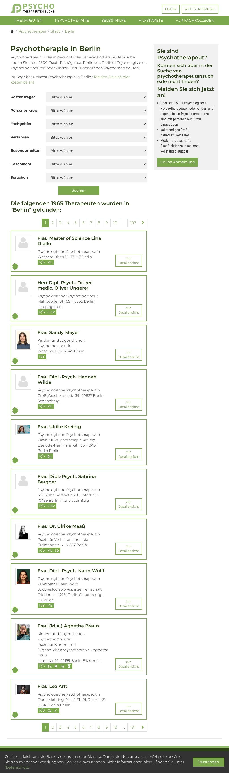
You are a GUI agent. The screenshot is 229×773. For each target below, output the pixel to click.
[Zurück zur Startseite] (34, 8)
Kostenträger (23, 97)
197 (133, 223)
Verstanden (208, 762)
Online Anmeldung (177, 162)
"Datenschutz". (18, 767)
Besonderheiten (25, 150)
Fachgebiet (21, 124)
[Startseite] (12, 31)
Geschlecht (21, 164)
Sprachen (19, 177)
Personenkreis (24, 110)
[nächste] (143, 223)
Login (171, 9)
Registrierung (200, 9)
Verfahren (20, 137)
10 (115, 223)
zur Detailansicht (128, 260)
